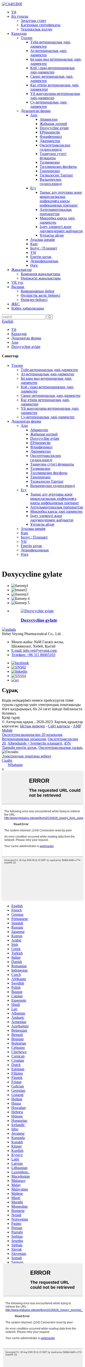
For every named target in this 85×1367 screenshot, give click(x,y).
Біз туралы (19, 16)
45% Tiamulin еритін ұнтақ (36, 745)
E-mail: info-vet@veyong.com (34, 650)
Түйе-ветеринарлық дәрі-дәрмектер (49, 370)
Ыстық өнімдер (32, 726)
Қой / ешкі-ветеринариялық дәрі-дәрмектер (52, 70)
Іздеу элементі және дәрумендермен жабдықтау (61, 229)
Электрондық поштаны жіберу (26, 756)
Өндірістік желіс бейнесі (40, 295)
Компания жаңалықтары (40, 274)
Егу (33, 188)
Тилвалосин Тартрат (56, 175)
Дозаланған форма (36, 111)
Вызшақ (17, 287)
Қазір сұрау (11, 717)
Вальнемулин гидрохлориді (51, 181)
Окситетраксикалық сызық (60, 748)
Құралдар (19, 33)
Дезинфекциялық (44, 261)
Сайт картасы (59, 726)
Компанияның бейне (37, 291)
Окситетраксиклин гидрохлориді (55, 147)
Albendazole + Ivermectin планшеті (35, 743)
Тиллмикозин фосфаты (58, 167)
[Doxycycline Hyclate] (37, 611)
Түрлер (26, 38)
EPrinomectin (50, 132)
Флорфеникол (51, 137)
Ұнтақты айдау (52, 235)
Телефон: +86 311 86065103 (33, 655)
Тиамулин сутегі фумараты (53, 156)
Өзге (34, 265)
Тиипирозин (50, 171)
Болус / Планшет (43, 248)
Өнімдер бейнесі (34, 300)
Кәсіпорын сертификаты (40, 25)
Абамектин (49, 119)
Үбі (33, 252)
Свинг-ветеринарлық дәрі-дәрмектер (50, 396)
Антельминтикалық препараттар (56, 211)
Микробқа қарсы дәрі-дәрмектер (56, 511)
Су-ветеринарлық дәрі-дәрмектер (47, 417)
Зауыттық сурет (33, 21)
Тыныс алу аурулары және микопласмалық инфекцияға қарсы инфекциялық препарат (61, 198)
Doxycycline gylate (54, 128)
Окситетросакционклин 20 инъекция (32, 735)
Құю (34, 244)
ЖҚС (15, 304)
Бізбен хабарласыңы (27, 308)
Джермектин (50, 141)
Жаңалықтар (21, 270)
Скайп (7, 760)
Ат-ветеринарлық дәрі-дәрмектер (47, 374)
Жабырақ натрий (53, 124)
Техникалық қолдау (36, 29)
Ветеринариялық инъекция (24, 739)
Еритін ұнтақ (40, 257)
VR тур (17, 282)
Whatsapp (15, 765)
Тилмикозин (50, 162)
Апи (33, 115)
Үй (13, 12)
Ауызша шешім (42, 240)
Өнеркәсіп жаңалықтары (41, 278)
